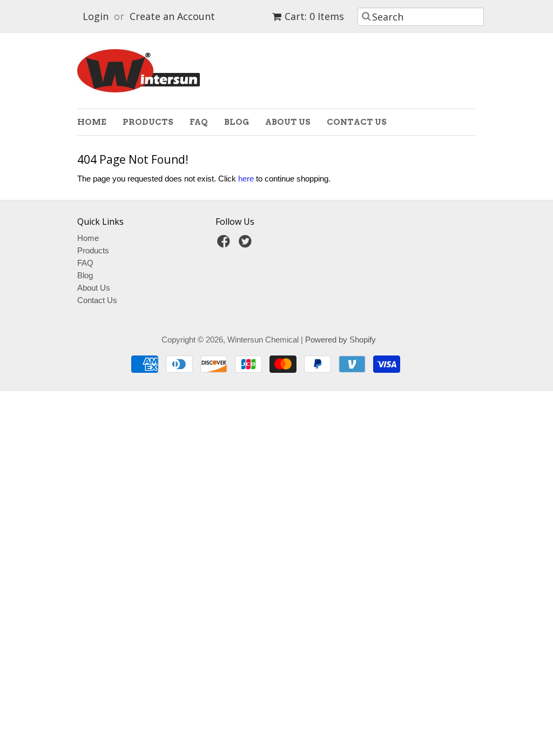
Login (96, 16)
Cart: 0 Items (314, 16)
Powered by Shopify (340, 339)
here (246, 178)
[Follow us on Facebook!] (225, 244)
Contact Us (357, 122)
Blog (236, 122)
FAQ (199, 122)
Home (91, 122)
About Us (288, 122)
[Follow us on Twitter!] (247, 244)
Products (148, 122)
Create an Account (172, 16)
